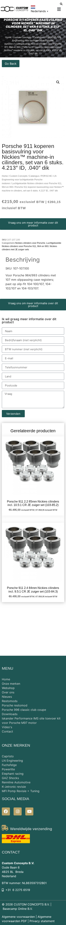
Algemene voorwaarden (18, 916)
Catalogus (38, 37)
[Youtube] (29, 811)
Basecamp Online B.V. (17, 909)
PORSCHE (50, 37)
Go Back (10, 63)
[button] (59, 9)
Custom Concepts (22, 37)
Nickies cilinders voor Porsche (30, 243)
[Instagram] (18, 811)
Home (8, 37)
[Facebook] (6, 811)
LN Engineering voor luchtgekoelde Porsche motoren (32, 40)
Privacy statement (42, 921)
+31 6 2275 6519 (18, 890)
